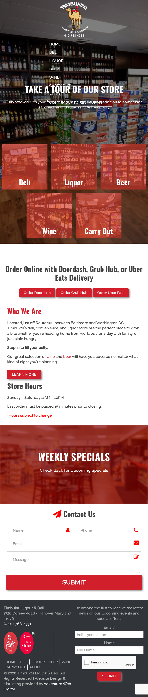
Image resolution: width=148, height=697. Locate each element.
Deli (53, 52)
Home (55, 44)
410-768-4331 (19, 624)
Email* (109, 627)
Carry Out (60, 85)
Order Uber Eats (110, 293)
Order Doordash (37, 293)
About (55, 94)
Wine (54, 77)
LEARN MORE (24, 374)
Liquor (56, 60)
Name (109, 643)
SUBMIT (109, 676)
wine (50, 356)
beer (67, 356)
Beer (54, 69)
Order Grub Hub (74, 293)
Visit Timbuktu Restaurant (76, 102)
